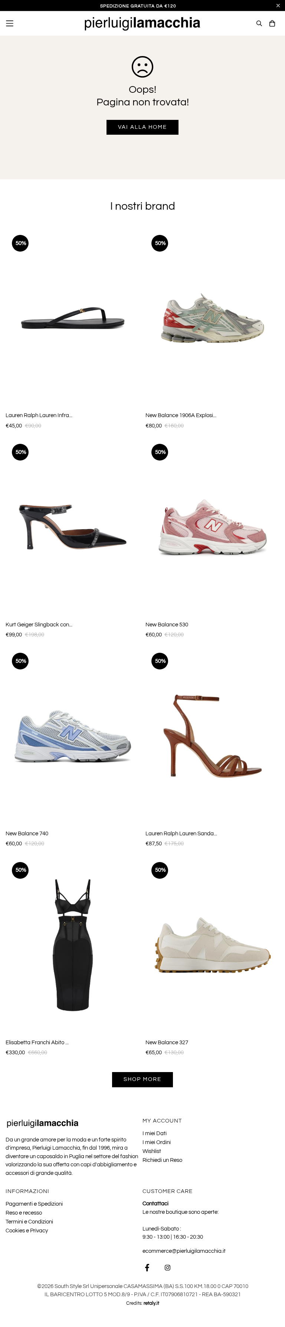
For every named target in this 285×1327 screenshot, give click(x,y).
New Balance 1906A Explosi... (180, 415)
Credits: (142, 1303)
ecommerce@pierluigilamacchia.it (184, 1251)
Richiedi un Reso (162, 1160)
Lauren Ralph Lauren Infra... (39, 415)
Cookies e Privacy (27, 1230)
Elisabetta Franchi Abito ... (37, 1042)
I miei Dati (154, 1133)
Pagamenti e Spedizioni (34, 1204)
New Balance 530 (166, 625)
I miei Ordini (156, 1142)
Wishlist (151, 1151)
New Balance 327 (166, 1042)
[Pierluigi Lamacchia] (142, 23)
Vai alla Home (142, 127)
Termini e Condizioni (29, 1222)
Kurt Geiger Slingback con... (39, 625)
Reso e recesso (24, 1213)
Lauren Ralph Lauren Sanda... (181, 833)
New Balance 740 (27, 833)
